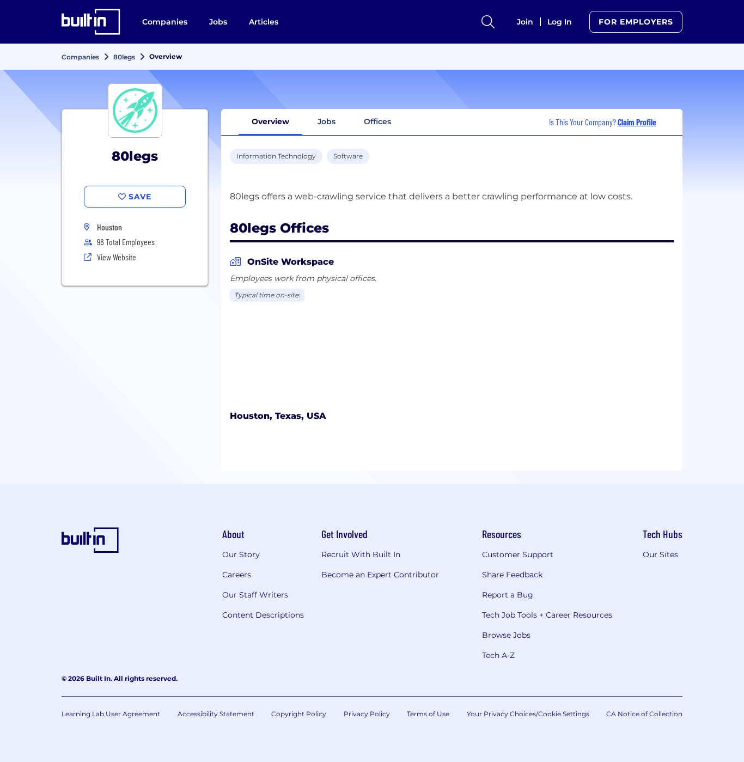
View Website (116, 257)
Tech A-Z (498, 655)
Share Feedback (512, 575)
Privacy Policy (367, 714)
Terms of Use (428, 714)
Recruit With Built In (360, 554)
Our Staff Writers (255, 595)
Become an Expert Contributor (380, 575)
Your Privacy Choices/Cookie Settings (528, 714)
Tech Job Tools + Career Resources (547, 615)
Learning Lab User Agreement (111, 714)
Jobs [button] (327, 121)
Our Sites (660, 554)
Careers (236, 575)
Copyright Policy (298, 714)
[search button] (488, 22)
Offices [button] (377, 121)
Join (525, 22)
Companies (164, 22)
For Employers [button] (636, 22)
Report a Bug (507, 595)
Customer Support (517, 554)
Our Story (241, 554)
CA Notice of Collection (644, 714)
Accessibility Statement (216, 714)
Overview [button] (270, 121)
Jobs (218, 22)
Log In (559, 22)
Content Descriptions (263, 615)
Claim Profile (637, 122)
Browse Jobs (506, 635)
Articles (263, 22)
